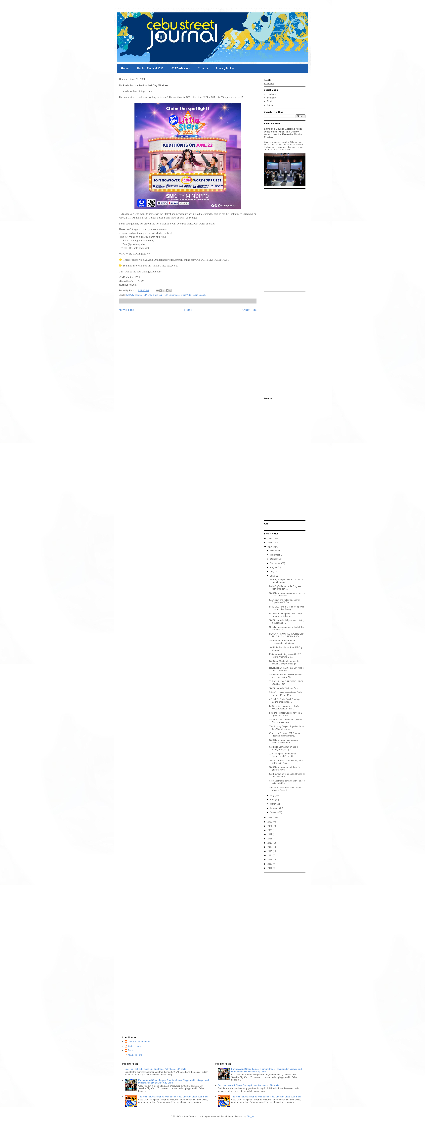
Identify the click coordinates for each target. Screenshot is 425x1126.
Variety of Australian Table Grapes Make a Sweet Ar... (285, 788)
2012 (270, 864)
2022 (270, 822)
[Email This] (157, 290)
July (272, 571)
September (275, 563)
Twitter (270, 105)
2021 (270, 826)
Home (124, 68)
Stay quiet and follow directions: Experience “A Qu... (284, 601)
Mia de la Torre (135, 1055)
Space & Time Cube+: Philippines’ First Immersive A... (285, 721)
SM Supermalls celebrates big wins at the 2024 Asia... (286, 761)
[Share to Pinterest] (170, 290)
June (272, 576)
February (274, 808)
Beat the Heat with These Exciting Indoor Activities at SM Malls (155, 1069)
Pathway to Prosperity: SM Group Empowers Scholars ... (285, 614)
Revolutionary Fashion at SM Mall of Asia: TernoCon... (286, 669)
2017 (270, 843)
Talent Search (199, 295)
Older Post (249, 309)
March (273, 804)
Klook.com (269, 83)
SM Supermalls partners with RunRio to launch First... (287, 782)
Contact (203, 68)
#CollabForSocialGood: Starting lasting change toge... (284, 700)
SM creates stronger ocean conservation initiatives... (282, 642)
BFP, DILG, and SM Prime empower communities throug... (286, 608)
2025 (270, 542)
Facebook (271, 94)
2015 (270, 851)
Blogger (250, 1116)
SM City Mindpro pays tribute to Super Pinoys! (284, 768)
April (272, 799)
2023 (270, 817)
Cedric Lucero (134, 1046)
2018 (270, 838)
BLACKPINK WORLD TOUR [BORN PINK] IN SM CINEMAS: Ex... (286, 635)
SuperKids (186, 295)
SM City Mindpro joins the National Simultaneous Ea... (286, 580)
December (275, 550)
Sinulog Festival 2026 (149, 68)
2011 (270, 868)
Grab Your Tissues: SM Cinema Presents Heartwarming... (284, 734)
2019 (270, 834)
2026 (270, 538)
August (274, 567)
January (274, 812)
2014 (270, 855)
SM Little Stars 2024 (154, 295)
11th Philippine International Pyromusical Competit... (282, 755)
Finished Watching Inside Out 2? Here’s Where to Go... (285, 655)
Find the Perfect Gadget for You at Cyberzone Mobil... (285, 714)
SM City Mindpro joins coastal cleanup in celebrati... (283, 741)
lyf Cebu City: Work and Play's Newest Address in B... (284, 707)
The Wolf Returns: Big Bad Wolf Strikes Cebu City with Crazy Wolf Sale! (173, 1096)
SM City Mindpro (134, 295)
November (275, 555)
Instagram (271, 97)
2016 (270, 847)
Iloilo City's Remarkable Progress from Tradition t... (285, 587)
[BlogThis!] (160, 290)
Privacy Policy (225, 68)
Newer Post (126, 309)
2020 (270, 830)
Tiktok (270, 101)
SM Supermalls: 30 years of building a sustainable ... (286, 621)
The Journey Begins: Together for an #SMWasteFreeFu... (286, 727)
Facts (130, 1050)
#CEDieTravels (180, 68)
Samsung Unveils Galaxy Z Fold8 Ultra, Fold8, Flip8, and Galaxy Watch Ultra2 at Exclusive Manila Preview (283, 133)
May (272, 795)
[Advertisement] (284, 240)
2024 (270, 547)
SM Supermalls (172, 295)
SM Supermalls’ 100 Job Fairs (283, 688)
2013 (270, 859)
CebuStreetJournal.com (139, 1041)
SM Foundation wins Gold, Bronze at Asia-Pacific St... (287, 775)
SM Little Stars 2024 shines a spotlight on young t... (283, 748)
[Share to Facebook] (167, 290)
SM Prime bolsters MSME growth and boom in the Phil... (285, 676)
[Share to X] (163, 290)
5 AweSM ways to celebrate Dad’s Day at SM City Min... (285, 693)
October (274, 559)
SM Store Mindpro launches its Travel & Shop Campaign (284, 662)
